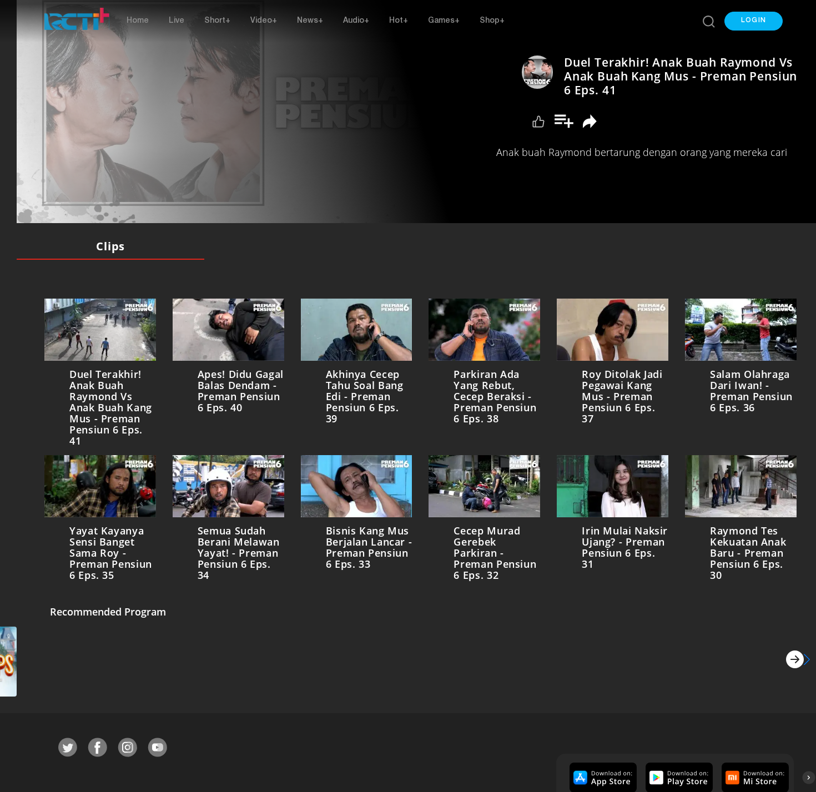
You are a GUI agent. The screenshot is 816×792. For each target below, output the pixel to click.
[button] (753, 21)
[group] (601, 775)
